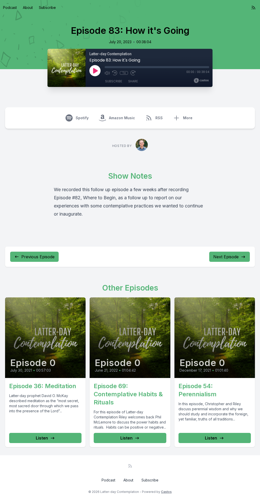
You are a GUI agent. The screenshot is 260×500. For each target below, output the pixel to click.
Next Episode (226, 256)
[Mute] (107, 73)
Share (133, 81)
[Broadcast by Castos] (201, 80)
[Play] (95, 70)
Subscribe (47, 7)
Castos (166, 492)
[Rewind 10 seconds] (114, 72)
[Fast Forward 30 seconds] (133, 72)
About (28, 7)
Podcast (10, 7)
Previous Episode (38, 256)
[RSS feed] (253, 7)
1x (124, 73)
